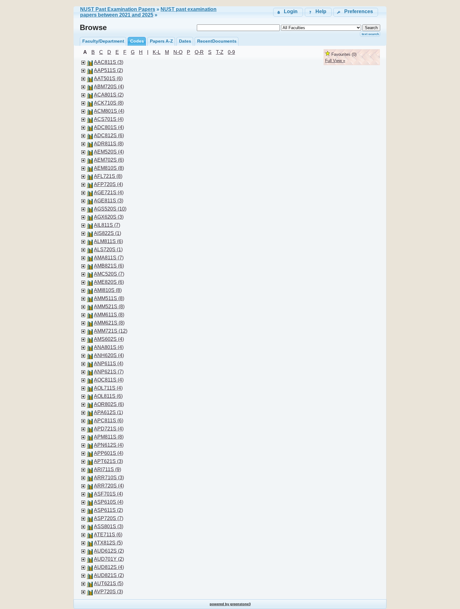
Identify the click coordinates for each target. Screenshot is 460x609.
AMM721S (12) (110, 331)
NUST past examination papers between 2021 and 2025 (148, 12)
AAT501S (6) (108, 78)
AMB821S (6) (109, 265)
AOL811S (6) (108, 396)
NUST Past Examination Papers (117, 9)
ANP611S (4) (108, 363)
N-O (177, 52)
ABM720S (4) (109, 86)
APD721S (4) (109, 428)
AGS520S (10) (110, 208)
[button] (355, 12)
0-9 (231, 52)
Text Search (370, 34)
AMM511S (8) (109, 298)
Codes (137, 41)
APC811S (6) (108, 420)
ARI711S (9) (107, 469)
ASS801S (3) (108, 526)
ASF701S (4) (108, 494)
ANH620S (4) (109, 355)
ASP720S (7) (108, 518)
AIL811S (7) (107, 225)
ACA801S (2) (109, 94)
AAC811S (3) (108, 62)
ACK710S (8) (109, 103)
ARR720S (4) (109, 485)
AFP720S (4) (108, 184)
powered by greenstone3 (230, 604)
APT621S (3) (108, 461)
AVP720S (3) (108, 591)
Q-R (199, 52)
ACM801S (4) (109, 111)
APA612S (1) (108, 412)
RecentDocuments (217, 41)
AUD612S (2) (109, 551)
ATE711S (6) (108, 534)
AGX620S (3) (109, 217)
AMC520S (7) (109, 274)
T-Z (219, 52)
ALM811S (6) (108, 241)
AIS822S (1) (107, 233)
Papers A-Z (161, 41)
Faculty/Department (103, 41)
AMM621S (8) (109, 322)
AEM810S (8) (109, 168)
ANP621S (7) (109, 371)
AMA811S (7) (109, 257)
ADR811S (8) (109, 143)
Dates (185, 41)
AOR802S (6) (109, 404)
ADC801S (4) (109, 127)
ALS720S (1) (108, 249)
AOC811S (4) (109, 380)
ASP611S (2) (108, 510)
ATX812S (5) (108, 542)
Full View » (335, 60)
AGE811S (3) (108, 200)
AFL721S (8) (108, 176)
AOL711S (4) (108, 388)
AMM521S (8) (109, 306)
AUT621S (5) (108, 583)
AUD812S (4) (109, 567)
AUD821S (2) (109, 575)
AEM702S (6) (109, 160)
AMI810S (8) (108, 290)
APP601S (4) (108, 453)
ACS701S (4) (109, 119)
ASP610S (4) (108, 502)
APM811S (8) (109, 437)
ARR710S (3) (109, 477)
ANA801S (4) (109, 347)
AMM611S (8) (109, 314)
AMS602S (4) (109, 339)
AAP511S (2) (108, 70)
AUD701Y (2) (109, 559)
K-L (157, 52)
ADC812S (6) (109, 135)
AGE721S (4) (109, 192)
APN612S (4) (109, 445)
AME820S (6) (109, 282)
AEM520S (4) (109, 151)
